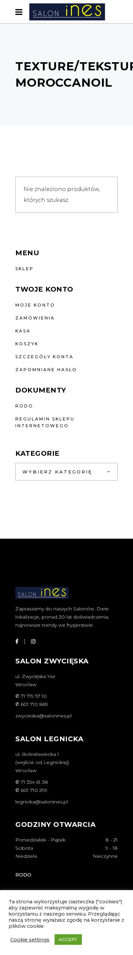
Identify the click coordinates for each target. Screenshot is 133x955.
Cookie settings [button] (29, 940)
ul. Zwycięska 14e (35, 676)
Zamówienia (35, 317)
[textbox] (66, 471)
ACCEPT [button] (68, 939)
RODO (24, 406)
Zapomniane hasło (46, 369)
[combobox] (66, 472)
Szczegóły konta (44, 356)
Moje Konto (35, 305)
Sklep (24, 268)
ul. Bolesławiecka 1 (37, 754)
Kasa (23, 330)
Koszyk (27, 343)
